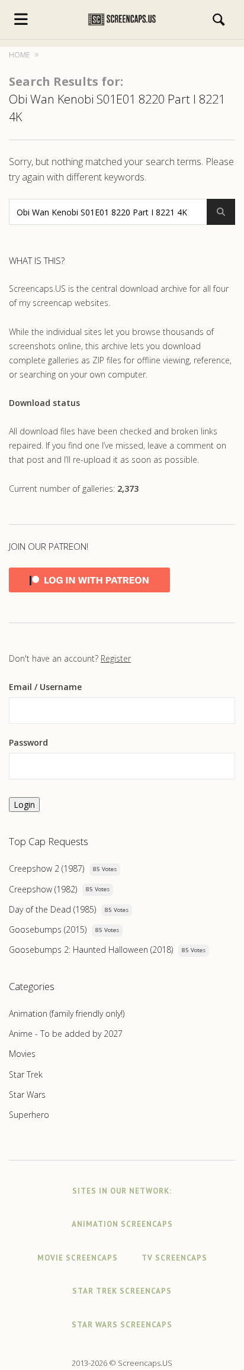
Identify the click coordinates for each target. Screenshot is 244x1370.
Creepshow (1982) (43, 889)
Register (116, 658)
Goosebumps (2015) (47, 929)
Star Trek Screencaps (122, 1291)
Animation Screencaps (122, 1224)
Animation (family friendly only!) (66, 1013)
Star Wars (27, 1094)
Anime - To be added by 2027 (66, 1033)
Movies (22, 1053)
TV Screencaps (174, 1258)
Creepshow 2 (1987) (46, 868)
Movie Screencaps (77, 1258)
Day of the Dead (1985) (52, 909)
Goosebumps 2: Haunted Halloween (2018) (91, 949)
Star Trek (26, 1074)
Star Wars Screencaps (122, 1325)
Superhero (29, 1114)
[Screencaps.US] (122, 19)
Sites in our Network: (122, 1191)
